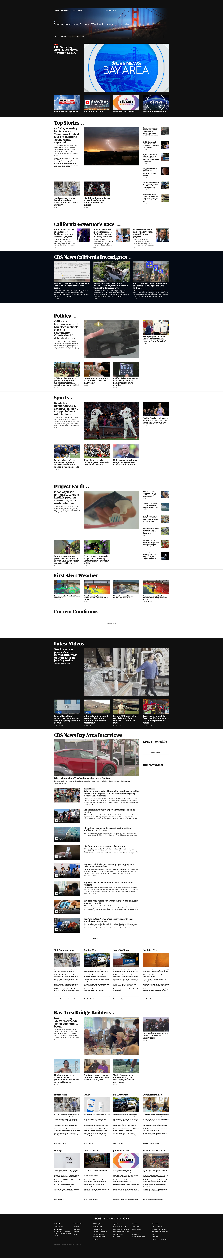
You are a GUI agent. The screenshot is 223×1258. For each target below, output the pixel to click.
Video (78, 36)
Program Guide (97, 1229)
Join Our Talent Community (160, 1231)
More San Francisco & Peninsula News (66, 999)
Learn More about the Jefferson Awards (125, 1199)
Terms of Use (136, 1234)
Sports (71, 36)
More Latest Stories (60, 1143)
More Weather (111, 623)
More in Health (88, 1143)
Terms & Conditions (99, 1236)
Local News (65, 10)
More (83, 124)
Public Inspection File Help (121, 1231)
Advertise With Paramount (159, 1229)
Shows (80, 10)
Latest (57, 10)
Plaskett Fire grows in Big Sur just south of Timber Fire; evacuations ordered (66, 162)
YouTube (76, 1226)
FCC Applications (118, 1234)
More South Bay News (120, 999)
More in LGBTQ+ (59, 1199)
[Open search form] (167, 10)
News (56, 36)
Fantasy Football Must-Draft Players (62, 1234)
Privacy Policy (136, 1226)
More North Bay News (149, 999)
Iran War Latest (58, 1229)
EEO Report (116, 1236)
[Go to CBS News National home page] (111, 11)
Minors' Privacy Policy (138, 1236)
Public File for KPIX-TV (119, 1226)
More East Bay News (90, 999)
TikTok (75, 1234)
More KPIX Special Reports (151, 1143)
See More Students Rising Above (153, 1199)
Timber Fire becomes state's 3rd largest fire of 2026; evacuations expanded (66, 159)
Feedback (155, 1236)
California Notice (137, 1229)
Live (73, 11)
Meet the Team (97, 1226)
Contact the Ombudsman (159, 1239)
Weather (64, 36)
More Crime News (118, 1143)
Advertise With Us (98, 1234)
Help (153, 1234)
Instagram (76, 1231)
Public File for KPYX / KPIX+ (121, 1229)
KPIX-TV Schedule (155, 741)
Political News (58, 1226)
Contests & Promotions (100, 1231)
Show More (96, 938)
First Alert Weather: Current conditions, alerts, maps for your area (66, 165)
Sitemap (95, 1239)
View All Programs (155, 752)
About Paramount (157, 1226)
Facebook (77, 1229)
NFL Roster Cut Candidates (62, 1231)
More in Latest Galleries (91, 1199)
